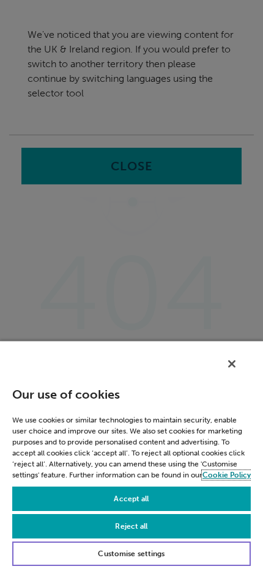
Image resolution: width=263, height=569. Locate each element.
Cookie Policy (226, 475)
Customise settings (131, 553)
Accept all (131, 499)
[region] (131, 454)
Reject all (131, 526)
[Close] (231, 363)
